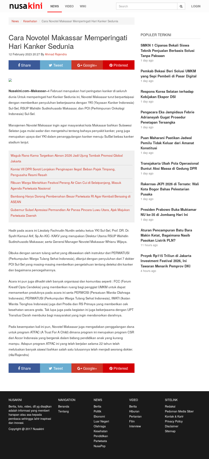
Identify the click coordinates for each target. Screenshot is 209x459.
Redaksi (170, 406)
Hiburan (134, 411)
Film (132, 421)
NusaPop (100, 446)
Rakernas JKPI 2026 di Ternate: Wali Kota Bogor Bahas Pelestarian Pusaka (170, 189)
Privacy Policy (174, 421)
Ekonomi (99, 416)
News (54, 6)
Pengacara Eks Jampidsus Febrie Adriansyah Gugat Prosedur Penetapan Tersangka (167, 117)
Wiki (83, 6)
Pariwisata (100, 441)
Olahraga (100, 426)
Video (69, 6)
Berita (97, 406)
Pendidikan (101, 436)
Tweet (57, 65)
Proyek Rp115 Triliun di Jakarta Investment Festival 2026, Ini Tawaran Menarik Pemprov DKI (166, 260)
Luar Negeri (101, 421)
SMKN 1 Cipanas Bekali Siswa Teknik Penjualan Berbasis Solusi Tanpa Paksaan (168, 50)
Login (195, 6)
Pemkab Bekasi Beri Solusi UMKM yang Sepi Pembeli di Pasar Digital (169, 73)
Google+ (89, 65)
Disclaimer (171, 426)
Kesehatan (30, 21)
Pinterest (120, 65)
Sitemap (170, 431)
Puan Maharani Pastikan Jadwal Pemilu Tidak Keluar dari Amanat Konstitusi (167, 142)
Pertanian (135, 416)
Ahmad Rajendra (56, 54)
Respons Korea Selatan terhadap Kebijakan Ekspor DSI (167, 94)
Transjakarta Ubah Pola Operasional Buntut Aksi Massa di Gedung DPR (170, 166)
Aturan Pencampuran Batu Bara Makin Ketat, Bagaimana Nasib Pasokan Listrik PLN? (166, 235)
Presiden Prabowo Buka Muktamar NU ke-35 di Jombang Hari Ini (169, 212)
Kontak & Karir (174, 416)
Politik (97, 411)
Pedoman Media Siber (179, 411)
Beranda (63, 406)
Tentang (63, 411)
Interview (135, 426)
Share (25, 65)
